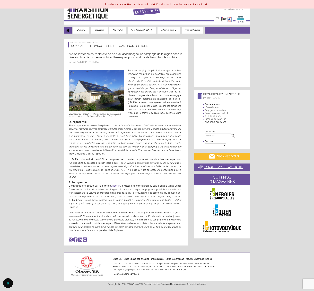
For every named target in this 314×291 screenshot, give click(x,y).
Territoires (192, 30)
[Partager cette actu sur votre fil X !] (71, 240)
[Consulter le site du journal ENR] (222, 193)
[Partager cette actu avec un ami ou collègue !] (85, 240)
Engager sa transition (215, 110)
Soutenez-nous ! (213, 104)
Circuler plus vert (213, 116)
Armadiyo (181, 269)
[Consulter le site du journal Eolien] (222, 210)
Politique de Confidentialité (126, 274)
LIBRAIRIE (99, 30)
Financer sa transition (215, 119)
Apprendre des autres (215, 121)
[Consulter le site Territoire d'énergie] (241, 19)
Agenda (81, 30)
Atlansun (115, 185)
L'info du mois (212, 107)
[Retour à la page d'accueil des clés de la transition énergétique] (86, 10)
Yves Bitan (210, 266)
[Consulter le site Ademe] (223, 19)
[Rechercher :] (220, 135)
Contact (118, 30)
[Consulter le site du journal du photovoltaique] (222, 226)
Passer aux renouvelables (217, 113)
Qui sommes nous (142, 30)
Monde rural (169, 30)
